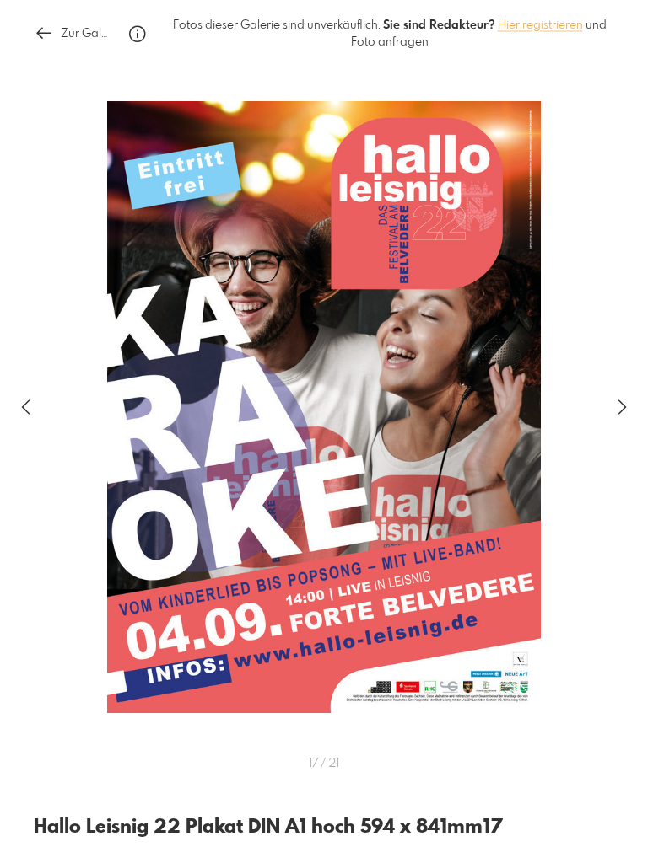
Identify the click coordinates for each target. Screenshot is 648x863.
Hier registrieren (540, 25)
